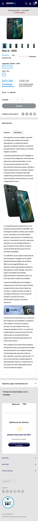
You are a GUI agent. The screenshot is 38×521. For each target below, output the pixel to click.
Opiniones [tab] (16, 404)
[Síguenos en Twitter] (7, 491)
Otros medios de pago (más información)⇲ (26, 85)
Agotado (19, 106)
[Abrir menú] (3, 3)
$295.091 (24, 80)
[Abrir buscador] (26, 3)
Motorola (5, 55)
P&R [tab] (24, 404)
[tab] (7, 132)
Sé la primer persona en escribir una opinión (19, 444)
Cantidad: (5, 100)
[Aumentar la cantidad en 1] (23, 100)
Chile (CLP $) (6, 481)
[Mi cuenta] (30, 3)
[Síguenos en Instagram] (11, 491)
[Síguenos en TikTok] (18, 491)
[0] (34, 3)
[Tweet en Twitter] (30, 113)
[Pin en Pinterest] (26, 113)
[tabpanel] (19, 254)
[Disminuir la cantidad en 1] (12, 100)
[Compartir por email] (34, 113)
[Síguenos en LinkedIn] (22, 491)
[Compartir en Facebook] (23, 113)
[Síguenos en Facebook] (3, 491)
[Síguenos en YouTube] (15, 491)
